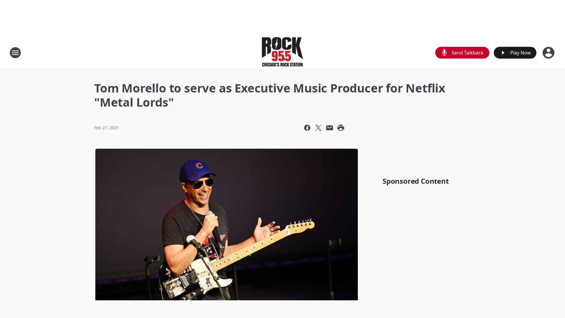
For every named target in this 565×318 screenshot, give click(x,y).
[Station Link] (282, 52)
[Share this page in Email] (329, 128)
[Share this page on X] (318, 128)
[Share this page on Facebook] (307, 128)
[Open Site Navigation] (15, 53)
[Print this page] (341, 128)
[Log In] (549, 53)
